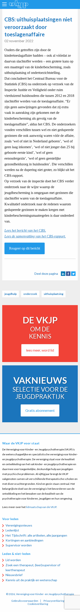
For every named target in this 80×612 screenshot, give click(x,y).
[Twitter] (73, 273)
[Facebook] (68, 273)
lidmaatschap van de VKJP (41, 507)
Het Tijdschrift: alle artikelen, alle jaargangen (36, 535)
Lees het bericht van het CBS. (25, 230)
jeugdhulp (10, 294)
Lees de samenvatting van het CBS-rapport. (35, 236)
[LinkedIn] (63, 273)
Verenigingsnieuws (19, 525)
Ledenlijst (12, 530)
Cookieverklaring (38, 604)
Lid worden (13, 560)
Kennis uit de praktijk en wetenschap (31, 580)
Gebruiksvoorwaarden (24, 601)
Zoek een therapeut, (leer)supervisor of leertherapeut (33, 567)
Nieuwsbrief (14, 575)
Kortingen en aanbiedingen (24, 540)
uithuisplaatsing (53, 294)
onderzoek (30, 294)
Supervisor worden (19, 545)
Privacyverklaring (54, 601)
